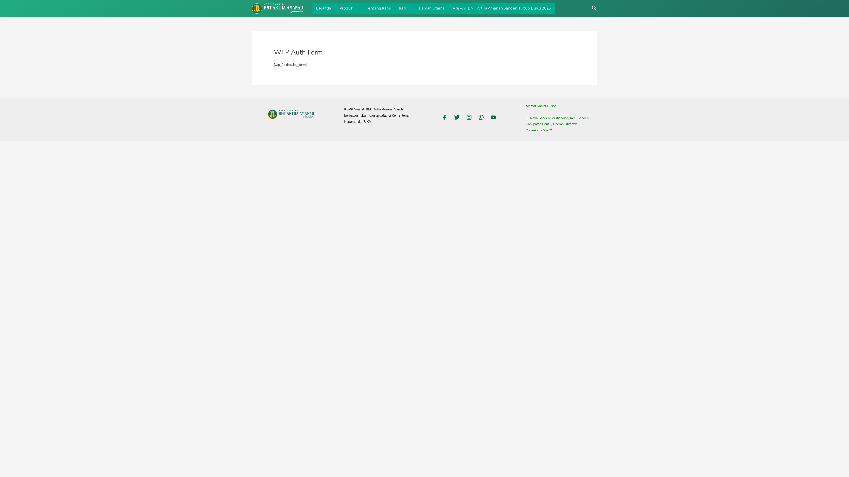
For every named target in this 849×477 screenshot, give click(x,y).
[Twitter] (457, 117)
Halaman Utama (430, 8)
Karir (403, 8)
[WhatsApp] (481, 117)
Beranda (323, 8)
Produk (346, 8)
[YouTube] (493, 117)
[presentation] (355, 9)
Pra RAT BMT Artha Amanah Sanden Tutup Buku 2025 (502, 8)
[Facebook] (444, 117)
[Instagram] (469, 117)
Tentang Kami (378, 8)
